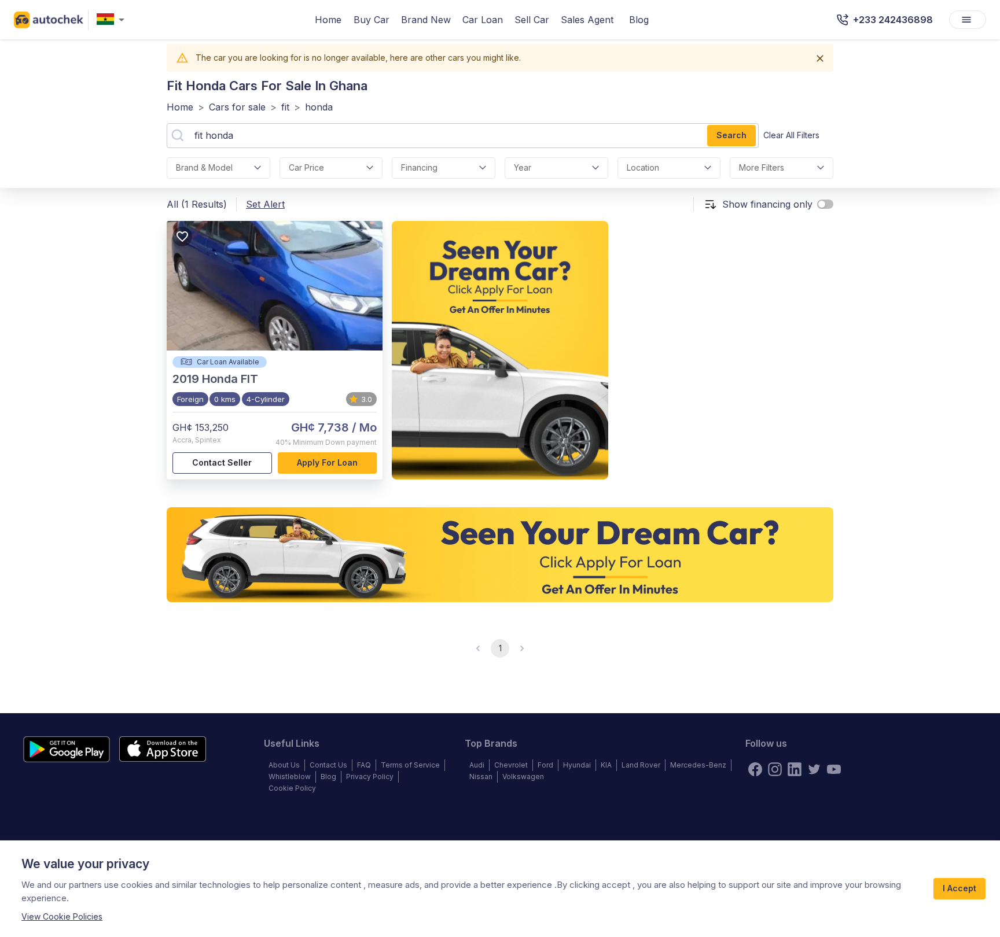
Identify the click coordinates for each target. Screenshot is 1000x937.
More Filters (761, 167)
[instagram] (775, 769)
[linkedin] (794, 769)
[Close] (820, 58)
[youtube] (834, 769)
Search (731, 135)
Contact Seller (222, 462)
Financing (419, 167)
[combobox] (113, 20)
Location (643, 167)
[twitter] (814, 769)
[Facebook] (755, 769)
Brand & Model (204, 167)
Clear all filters (791, 135)
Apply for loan (327, 462)
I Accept (959, 888)
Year (522, 167)
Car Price (306, 167)
